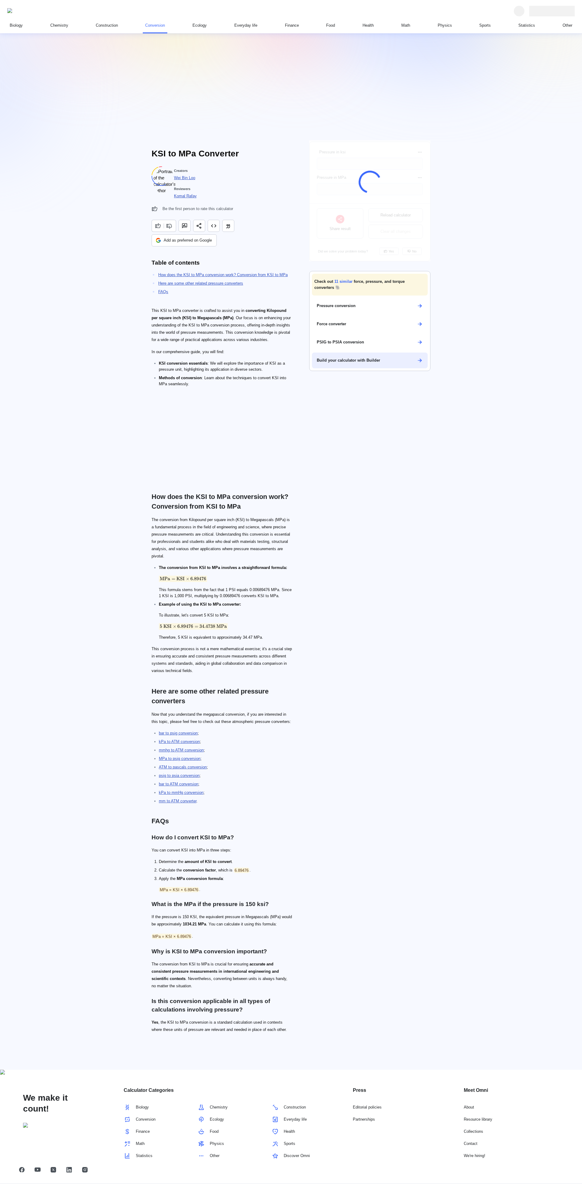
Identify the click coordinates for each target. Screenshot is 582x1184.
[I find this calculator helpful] (158, 226)
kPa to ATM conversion (179, 741)
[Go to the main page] (35, 11)
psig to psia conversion (179, 775)
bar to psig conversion (178, 733)
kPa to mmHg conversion (181, 792)
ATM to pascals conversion (183, 767)
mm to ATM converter (177, 801)
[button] (370, 285)
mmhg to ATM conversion (181, 750)
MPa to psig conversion (179, 758)
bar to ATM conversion (178, 784)
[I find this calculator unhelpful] (170, 226)
